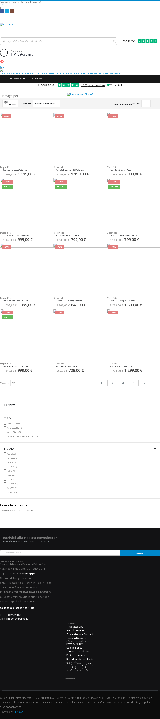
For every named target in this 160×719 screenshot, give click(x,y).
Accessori (117, 73)
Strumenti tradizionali (82, 73)
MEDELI (12, 475)
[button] (49, 170)
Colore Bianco (15, 432)
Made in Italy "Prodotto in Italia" (23, 436)
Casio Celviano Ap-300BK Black (15, 366)
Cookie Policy (74, 647)
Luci (52, 73)
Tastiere (24, 73)
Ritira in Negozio (76, 638)
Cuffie (69, 73)
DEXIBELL (13, 458)
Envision (18, 711)
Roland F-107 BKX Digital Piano (69, 301)
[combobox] (58, 41)
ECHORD (12, 462)
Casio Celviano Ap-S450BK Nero (15, 170)
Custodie (104, 73)
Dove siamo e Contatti (80, 634)
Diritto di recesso (76, 655)
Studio (41, 73)
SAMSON (12, 488)
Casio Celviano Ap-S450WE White (69, 170)
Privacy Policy (74, 644)
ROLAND (13, 483)
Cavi (111, 73)
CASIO (12, 453)
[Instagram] (12, 11)
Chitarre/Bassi (6, 73)
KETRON (12, 466)
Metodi (96, 73)
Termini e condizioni (78, 651)
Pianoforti (32, 73)
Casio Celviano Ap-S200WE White (123, 235)
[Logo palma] (80, 27)
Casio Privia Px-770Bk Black (67, 366)
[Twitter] (7, 11)
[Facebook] (2, 11)
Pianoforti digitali (18, 79)
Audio (47, 73)
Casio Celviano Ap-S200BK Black (69, 235)
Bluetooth (13, 423)
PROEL (11, 479)
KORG (11, 470)
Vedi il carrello (75, 630)
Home (3, 79)
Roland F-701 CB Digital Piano (122, 366)
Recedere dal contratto (80, 659)
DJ (55, 73)
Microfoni (61, 73)
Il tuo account (75, 626)
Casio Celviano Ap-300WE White (16, 235)
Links (2, 4)
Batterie (16, 73)
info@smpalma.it (17, 618)
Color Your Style (15, 427)
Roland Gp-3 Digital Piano (120, 170)
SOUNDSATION (15, 492)
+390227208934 (14, 615)
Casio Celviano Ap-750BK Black (122, 301)
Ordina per (25, 103)
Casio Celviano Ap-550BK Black (15, 301)
